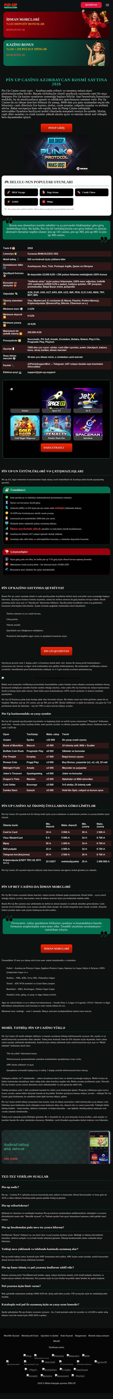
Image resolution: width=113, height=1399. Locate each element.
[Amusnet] (62, 1376)
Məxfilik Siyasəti (11, 1335)
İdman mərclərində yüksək (25, 528)
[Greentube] (66, 1362)
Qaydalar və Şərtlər (49, 1335)
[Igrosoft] (101, 1362)
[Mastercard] (41, 1356)
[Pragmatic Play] (13, 1362)
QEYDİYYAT (91, 5)
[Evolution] (49, 1370)
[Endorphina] (84, 1362)
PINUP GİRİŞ (56, 127)
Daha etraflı (54, 447)
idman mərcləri (56, 948)
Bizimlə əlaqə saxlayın (98, 1335)
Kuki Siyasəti (67, 1335)
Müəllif (56, 1341)
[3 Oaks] (65, 1370)
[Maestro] (73, 1356)
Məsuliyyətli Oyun (30, 1335)
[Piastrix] (58, 1356)
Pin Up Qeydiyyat (56, 651)
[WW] (86, 1356)
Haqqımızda (80, 1335)
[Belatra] (46, 1376)
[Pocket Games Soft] (79, 1376)
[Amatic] (32, 1376)
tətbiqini (59, 507)
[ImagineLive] (31, 1362)
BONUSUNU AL (15, 29)
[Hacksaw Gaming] (81, 1370)
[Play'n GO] (32, 1370)
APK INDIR (11, 1158)
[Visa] (27, 1356)
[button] (108, 1388)
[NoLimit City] (49, 1362)
